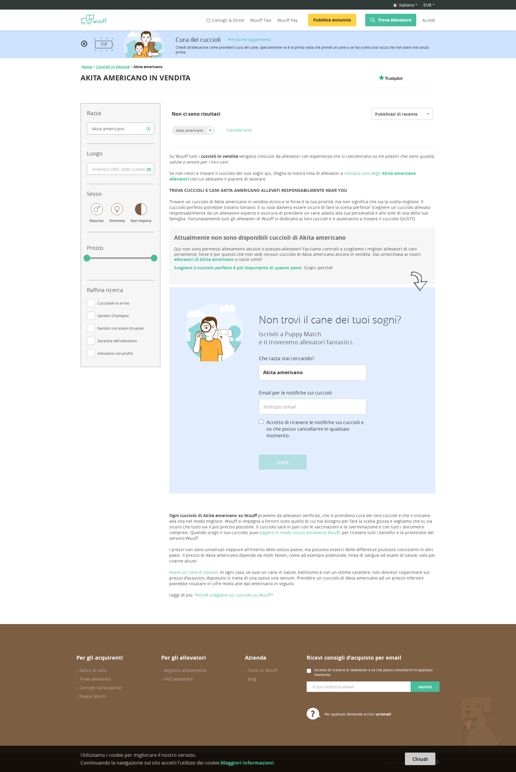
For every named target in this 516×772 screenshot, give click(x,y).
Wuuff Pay (287, 20)
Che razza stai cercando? (286, 358)
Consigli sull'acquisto (100, 687)
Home (87, 66)
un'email (383, 714)
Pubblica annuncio (332, 20)
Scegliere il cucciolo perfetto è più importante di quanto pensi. (238, 267)
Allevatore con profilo (115, 353)
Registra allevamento (185, 670)
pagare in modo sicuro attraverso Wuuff (300, 532)
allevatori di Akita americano (204, 259)
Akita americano (189, 130)
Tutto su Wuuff (262, 670)
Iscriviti (425, 687)
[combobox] (120, 128)
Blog (252, 679)
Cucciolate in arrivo (113, 303)
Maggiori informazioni (247, 762)
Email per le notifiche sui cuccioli (295, 392)
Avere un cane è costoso (193, 572)
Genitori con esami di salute (120, 328)
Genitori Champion (113, 315)
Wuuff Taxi (260, 20)
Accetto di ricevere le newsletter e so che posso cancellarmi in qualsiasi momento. (373, 672)
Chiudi (420, 759)
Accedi (428, 20)
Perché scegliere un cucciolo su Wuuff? (234, 595)
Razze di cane (93, 670)
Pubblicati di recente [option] (396, 114)
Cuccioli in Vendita (113, 66)
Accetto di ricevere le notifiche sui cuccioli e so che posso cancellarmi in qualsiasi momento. (315, 429)
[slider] (87, 258)
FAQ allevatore (178, 679)
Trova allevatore (394, 20)
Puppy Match (92, 696)
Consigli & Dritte (228, 20)
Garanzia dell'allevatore (117, 340)
